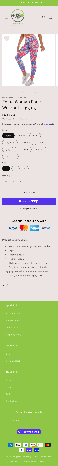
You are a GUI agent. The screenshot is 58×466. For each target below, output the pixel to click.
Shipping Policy (13, 334)
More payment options (29, 208)
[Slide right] (35, 91)
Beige (8, 135)
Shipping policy (45, 461)
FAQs (8, 394)
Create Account (13, 360)
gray (8, 149)
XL (34, 168)
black (22, 135)
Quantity (6, 175)
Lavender (10, 156)
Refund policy (46, 457)
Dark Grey (23, 149)
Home (9, 380)
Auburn (26, 142)
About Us (10, 387)
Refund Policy (13, 320)
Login (9, 353)
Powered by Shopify (30, 456)
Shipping (5, 119)
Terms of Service (14, 327)
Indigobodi (17, 456)
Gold (40, 142)
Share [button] (9, 284)
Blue (35, 135)
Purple (39, 149)
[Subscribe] (44, 420)
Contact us (11, 401)
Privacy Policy (13, 313)
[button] (6, 17)
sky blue (10, 142)
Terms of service (29, 461)
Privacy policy (14, 461)
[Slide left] (22, 91)
